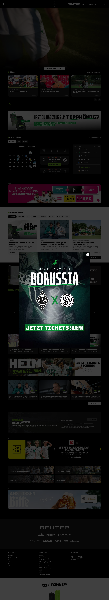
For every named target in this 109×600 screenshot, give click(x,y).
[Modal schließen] (87, 254)
